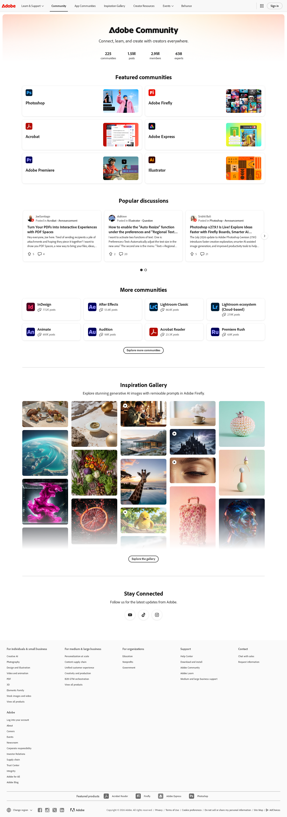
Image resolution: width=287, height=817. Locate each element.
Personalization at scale (77, 656)
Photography (13, 661)
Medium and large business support (198, 678)
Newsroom (12, 742)
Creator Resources (143, 6)
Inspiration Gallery (114, 6)
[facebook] (40, 810)
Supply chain (13, 759)
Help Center (186, 656)
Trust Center (13, 765)
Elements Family (15, 690)
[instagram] (47, 810)
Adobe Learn (187, 673)
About (10, 725)
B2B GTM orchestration (77, 678)
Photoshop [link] (216, 220)
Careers (11, 731)
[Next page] (264, 236)
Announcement (67, 220)
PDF (9, 678)
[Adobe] (8, 6)
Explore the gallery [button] (143, 558)
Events (166, 6)
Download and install (191, 661)
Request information (248, 661)
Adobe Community (190, 667)
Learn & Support (31, 6)
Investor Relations (16, 753)
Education (127, 656)
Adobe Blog (12, 782)
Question (147, 220)
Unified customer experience (79, 667)
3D (8, 684)
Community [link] (58, 6)
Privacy (159, 810)
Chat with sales (246, 656)
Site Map (258, 810)
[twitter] (55, 810)
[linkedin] (62, 810)
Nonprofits (127, 661)
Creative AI (12, 656)
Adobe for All (13, 776)
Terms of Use (172, 810)
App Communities (85, 6)
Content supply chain (75, 661)
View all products (16, 701)
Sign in (275, 6)
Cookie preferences (192, 810)
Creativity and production (78, 673)
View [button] (60, 422)
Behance (186, 6)
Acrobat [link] (51, 220)
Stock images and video (19, 695)
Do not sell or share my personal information (228, 810)
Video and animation (17, 673)
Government (128, 667)
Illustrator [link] (134, 220)
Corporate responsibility (19, 748)
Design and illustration (18, 667)
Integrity (11, 770)
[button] (261, 6)
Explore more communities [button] (143, 350)
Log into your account (18, 719)
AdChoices (275, 810)
